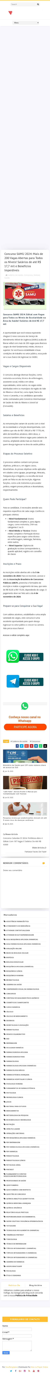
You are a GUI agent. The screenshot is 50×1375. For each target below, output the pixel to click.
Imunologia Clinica (14, 1097)
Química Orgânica (14, 1208)
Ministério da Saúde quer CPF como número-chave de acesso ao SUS (24, 766)
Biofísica (10, 957)
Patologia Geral (13, 1165)
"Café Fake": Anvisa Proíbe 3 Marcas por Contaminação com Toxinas (20, 793)
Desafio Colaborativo (15, 1034)
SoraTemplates (11, 1367)
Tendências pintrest (15, 1235)
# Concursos (35, 741)
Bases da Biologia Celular (17, 953)
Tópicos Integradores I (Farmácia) (21, 1248)
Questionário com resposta (18, 1190)
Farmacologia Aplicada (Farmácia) (21, 1066)
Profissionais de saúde (16, 1181)
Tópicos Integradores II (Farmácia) (21, 1253)
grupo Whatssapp (14, 1266)
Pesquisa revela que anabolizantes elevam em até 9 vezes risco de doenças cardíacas (25, 819)
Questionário (12, 1185)
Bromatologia (12, 980)
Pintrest (10, 1169)
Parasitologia (12, 1156)
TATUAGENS (11, 1226)
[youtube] (33, 1370)
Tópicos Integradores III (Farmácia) (21, 1257)
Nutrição (10, 1124)
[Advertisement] (25, 138)
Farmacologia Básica (15, 1070)
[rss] (29, 1370)
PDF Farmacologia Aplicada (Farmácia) (22, 1147)
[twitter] (11, 1370)
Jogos (8, 1102)
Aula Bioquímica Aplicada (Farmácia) (22, 939)
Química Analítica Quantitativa (20, 1199)
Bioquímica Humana (14, 975)
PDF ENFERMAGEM (13, 1142)
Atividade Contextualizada (18, 930)
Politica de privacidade (14, 1285)
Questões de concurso (16, 1194)
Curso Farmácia (13, 1007)
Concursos (28, 275)
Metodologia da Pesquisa (17, 1115)
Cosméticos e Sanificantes (17, 1003)
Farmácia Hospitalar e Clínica (19, 1079)
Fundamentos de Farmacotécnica (20, 1088)
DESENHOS (10, 1021)
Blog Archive (35, 1285)
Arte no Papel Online (39, 1367)
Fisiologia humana (14, 1084)
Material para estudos (16, 1106)
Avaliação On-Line (14, 948)
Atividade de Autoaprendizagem (20, 935)
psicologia (11, 1271)
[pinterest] (38, 1370)
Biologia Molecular (14, 962)
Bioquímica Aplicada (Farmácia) (19, 967)
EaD (7, 1039)
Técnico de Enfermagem (16, 1244)
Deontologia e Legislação (17, 1025)
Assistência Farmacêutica (17, 921)
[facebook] (15, 1370)
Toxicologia (11, 1239)
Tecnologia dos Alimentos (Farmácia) (22, 1230)
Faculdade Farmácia (14, 1048)
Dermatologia (12, 1030)
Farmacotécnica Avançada (17, 1075)
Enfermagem (11, 1043)
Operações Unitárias (15, 1133)
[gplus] (20, 1370)
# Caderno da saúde (19, 741)
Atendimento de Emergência (18, 926)
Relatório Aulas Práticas (17, 1212)
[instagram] (24, 1370)
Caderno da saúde (15, 275)
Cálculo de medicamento (16, 1016)
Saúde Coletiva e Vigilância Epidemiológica (24, 1221)
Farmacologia (12, 1061)
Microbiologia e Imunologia (18, 1120)
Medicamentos (12, 1111)
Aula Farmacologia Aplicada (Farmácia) (23, 944)
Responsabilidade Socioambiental (20, 1217)
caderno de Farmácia (15, 1262)
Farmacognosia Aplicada (17, 1052)
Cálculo (9, 1012)
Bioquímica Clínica (14, 971)
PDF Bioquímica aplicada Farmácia (20, 1138)
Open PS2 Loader (13, 1129)
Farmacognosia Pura (15, 1057)
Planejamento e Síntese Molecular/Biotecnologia (15, 1175)
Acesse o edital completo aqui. (16, 635)
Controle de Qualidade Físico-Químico (22, 998)
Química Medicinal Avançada (18, 1203)
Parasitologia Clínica (15, 1160)
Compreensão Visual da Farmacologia (22, 989)
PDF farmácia (11, 1151)
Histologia (11, 1093)
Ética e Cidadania (13, 1275)
